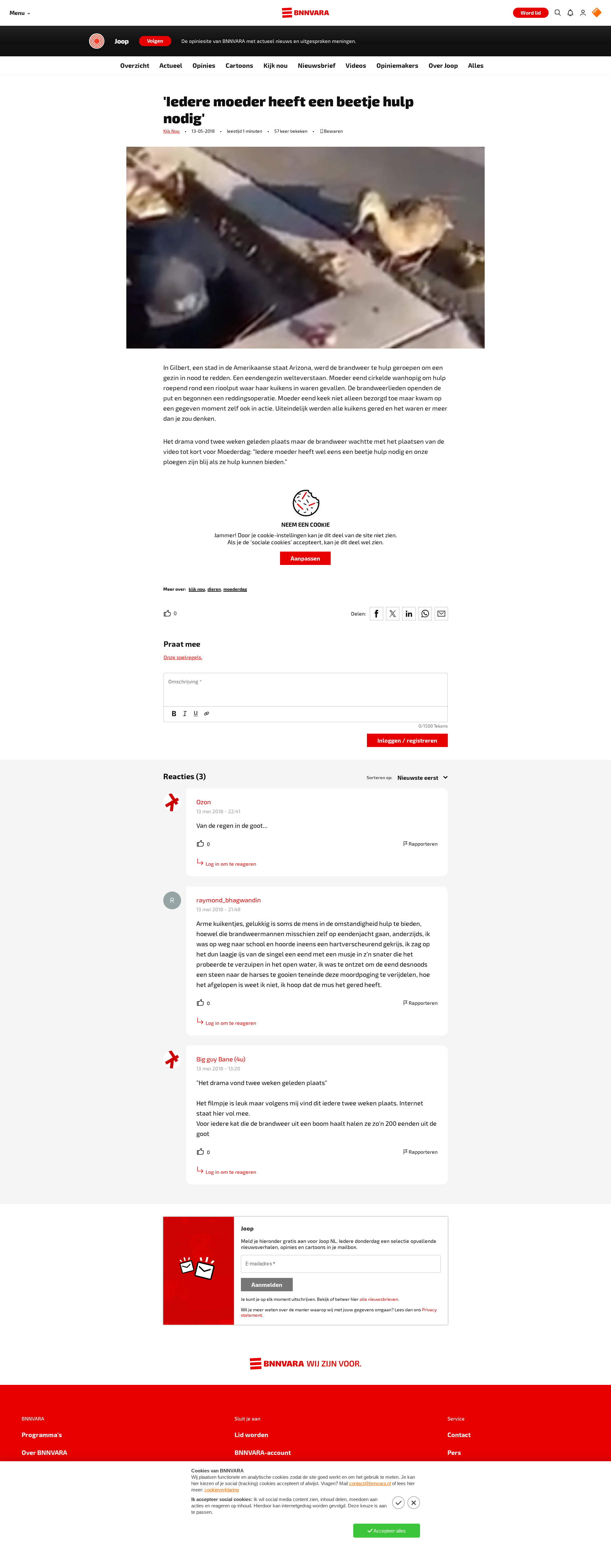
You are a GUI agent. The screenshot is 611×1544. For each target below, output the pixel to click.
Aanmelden (266, 1284)
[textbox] (305, 689)
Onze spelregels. (183, 657)
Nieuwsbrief (316, 65)
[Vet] (174, 714)
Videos (356, 65)
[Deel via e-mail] (441, 613)
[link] (197, 589)
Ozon (203, 802)
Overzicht (134, 65)
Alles (476, 65)
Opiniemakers (397, 65)
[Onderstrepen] (196, 714)
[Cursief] (185, 714)
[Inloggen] (583, 13)
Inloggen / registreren (407, 740)
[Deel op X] (392, 613)
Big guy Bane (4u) (220, 1059)
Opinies (204, 65)
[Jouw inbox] (570, 12)
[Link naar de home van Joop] (96, 41)
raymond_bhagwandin (228, 900)
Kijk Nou (171, 131)
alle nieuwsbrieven (379, 1299)
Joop (122, 41)
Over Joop (443, 65)
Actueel (170, 65)
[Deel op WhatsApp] (425, 613)
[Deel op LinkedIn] (409, 613)
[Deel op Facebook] (376, 613)
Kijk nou (275, 65)
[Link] (206, 714)
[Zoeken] (557, 13)
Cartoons (239, 65)
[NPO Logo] (596, 13)
